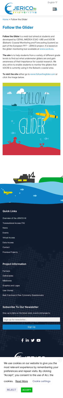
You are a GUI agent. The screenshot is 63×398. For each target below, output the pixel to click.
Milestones (7, 281)
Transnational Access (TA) (14, 223)
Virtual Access (9, 238)
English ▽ (52, 2)
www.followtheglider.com (42, 74)
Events (5, 233)
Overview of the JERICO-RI (14, 218)
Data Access (8, 242)
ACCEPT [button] (26, 390)
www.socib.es (46, 49)
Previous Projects (10, 252)
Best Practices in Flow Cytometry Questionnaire (23, 295)
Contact (6, 247)
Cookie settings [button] (42, 381)
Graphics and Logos (11, 285)
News (5, 228)
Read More (21, 381)
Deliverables (8, 276)
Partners (6, 271)
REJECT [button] (11, 389)
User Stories (8, 290)
